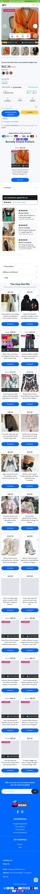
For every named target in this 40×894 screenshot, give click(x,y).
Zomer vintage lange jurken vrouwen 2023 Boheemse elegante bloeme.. (10, 601)
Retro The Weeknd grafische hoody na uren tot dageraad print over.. (29, 316)
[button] (1, 1)
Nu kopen (30, 112)
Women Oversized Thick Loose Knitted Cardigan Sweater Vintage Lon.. (20, 172)
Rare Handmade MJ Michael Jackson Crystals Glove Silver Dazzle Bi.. (29, 682)
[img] (8, 202)
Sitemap (5, 877)
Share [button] (5, 119)
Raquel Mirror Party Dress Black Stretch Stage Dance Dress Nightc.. (30, 396)
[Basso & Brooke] (4, 5)
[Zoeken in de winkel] (34, 5)
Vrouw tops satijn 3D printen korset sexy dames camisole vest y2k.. (30, 601)
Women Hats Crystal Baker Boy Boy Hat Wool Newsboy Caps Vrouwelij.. (29, 477)
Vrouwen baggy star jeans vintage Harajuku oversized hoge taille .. (30, 762)
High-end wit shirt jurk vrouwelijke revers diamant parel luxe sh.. (10, 476)
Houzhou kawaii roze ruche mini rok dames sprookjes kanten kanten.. (10, 519)
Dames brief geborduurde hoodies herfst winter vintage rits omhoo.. (29, 519)
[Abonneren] (35, 791)
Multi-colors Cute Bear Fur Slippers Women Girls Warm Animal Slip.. (10, 356)
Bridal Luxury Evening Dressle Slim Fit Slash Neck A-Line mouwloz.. (30, 436)
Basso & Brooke (22, 884)
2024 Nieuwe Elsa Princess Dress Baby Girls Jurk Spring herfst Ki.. (10, 762)
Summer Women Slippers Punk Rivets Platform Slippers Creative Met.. (10, 682)
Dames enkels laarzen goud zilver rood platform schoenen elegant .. (30, 560)
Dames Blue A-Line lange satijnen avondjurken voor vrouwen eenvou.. (10, 316)
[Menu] (38, 5)
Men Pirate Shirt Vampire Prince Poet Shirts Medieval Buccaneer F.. (10, 642)
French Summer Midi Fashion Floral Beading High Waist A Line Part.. (10, 396)
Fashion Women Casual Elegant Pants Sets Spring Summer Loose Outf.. (29, 642)
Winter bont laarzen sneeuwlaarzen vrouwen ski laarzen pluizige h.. (10, 560)
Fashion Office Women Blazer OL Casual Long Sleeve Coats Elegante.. (30, 722)
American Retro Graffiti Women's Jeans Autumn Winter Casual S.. (30, 356)
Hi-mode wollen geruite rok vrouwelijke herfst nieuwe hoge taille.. (10, 436)
